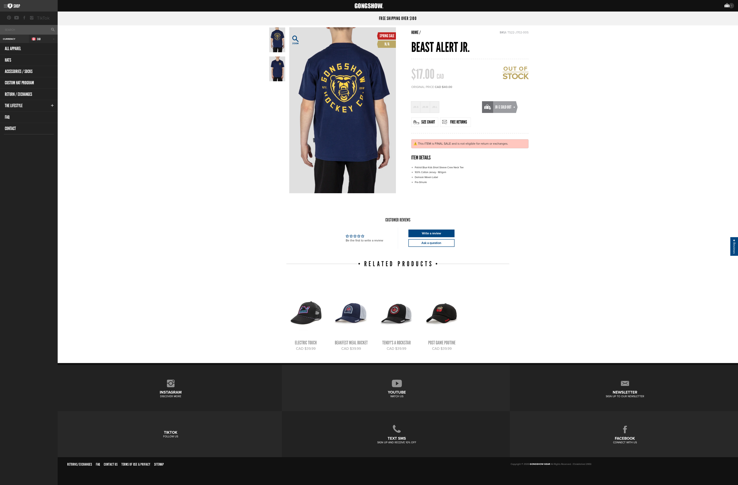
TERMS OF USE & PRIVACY (135, 464)
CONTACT (10, 128)
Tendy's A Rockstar (396, 343)
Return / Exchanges (18, 94)
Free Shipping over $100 (398, 18)
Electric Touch (306, 343)
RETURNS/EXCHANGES (79, 464)
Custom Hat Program (19, 82)
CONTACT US (111, 464)
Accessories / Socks (18, 71)
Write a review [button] (431, 233)
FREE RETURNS (458, 122)
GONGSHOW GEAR (540, 464)
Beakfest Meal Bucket (351, 343)
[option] (342, 110)
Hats (8, 60)
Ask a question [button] (431, 243)
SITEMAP (159, 464)
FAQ (7, 117)
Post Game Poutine (441, 343)
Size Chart (428, 122)
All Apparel (13, 48)
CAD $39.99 (306, 348)
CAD (39, 39)
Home (414, 32)
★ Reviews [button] (734, 246)
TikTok (43, 18)
